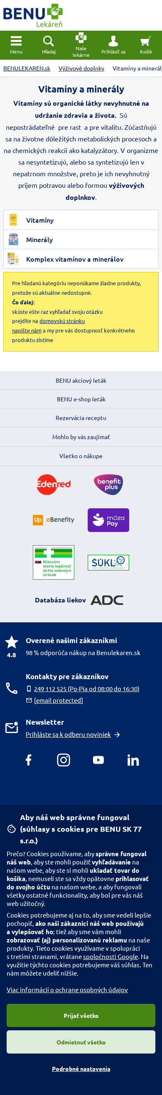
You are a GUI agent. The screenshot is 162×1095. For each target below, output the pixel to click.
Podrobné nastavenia (81, 1068)
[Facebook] (28, 760)
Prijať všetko (81, 1015)
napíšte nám (27, 330)
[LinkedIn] (133, 760)
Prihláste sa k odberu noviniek (68, 734)
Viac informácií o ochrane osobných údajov (67, 989)
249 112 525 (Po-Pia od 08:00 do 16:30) (87, 688)
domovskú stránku (62, 320)
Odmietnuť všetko (81, 1042)
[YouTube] (98, 760)
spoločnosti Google (110, 956)
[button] (113, 45)
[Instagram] (63, 760)
